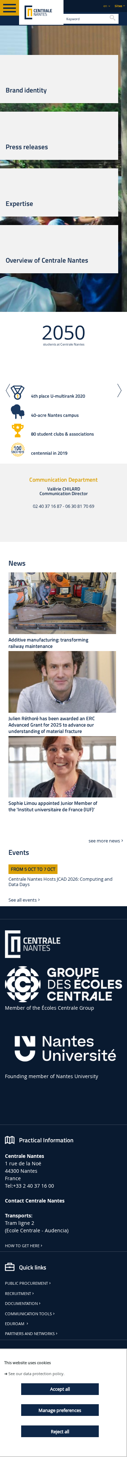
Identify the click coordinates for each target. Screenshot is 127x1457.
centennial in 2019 (49, 452)
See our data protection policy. (36, 1373)
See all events (22, 900)
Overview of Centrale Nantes (47, 260)
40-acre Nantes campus (55, 415)
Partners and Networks (30, 1333)
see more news (104, 841)
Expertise (19, 203)
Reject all (60, 1431)
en (105, 6)
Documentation (21, 1303)
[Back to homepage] (41, 12)
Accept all (60, 1389)
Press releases (27, 147)
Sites (118, 6)
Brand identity (26, 90)
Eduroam (15, 1323)
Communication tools (28, 1313)
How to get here (22, 1245)
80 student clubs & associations (62, 433)
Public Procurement (26, 1283)
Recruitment (18, 1293)
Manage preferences (59, 1410)
